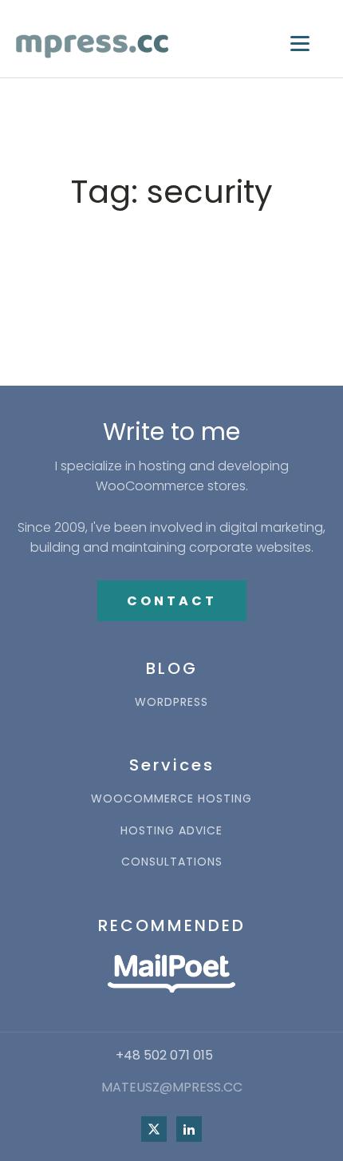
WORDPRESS (171, 702)
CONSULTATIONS (172, 862)
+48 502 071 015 (164, 1055)
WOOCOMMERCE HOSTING (171, 799)
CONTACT (172, 601)
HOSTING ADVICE (171, 831)
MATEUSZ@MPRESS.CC (171, 1087)
